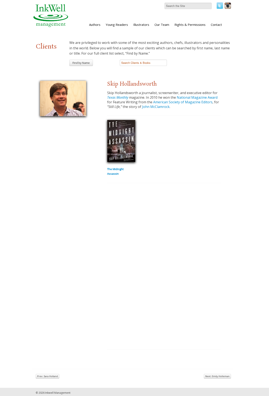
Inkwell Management (57, 393)
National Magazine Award (197, 97)
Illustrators (141, 24)
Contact (216, 24)
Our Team (161, 24)
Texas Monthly (117, 97)
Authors (94, 24)
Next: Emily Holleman (217, 376)
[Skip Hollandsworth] (63, 98)
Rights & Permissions (190, 24)
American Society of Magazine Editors (182, 102)
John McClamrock (156, 106)
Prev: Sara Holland (47, 376)
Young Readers (117, 24)
